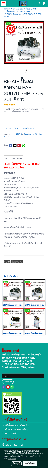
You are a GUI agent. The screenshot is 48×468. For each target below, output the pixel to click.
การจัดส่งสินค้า (9, 433)
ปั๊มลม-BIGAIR (16, 134)
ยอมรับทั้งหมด (30, 463)
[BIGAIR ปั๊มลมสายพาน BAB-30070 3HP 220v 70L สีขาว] (24, 42)
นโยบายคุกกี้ (12, 459)
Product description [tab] (13, 158)
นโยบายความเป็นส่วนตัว (31, 456)
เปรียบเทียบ (29, 128)
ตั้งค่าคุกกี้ (16, 463)
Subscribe (8, 381)
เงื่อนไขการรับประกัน (13, 445)
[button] (38, 3)
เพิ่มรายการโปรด (11, 128)
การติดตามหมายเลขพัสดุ (15, 429)
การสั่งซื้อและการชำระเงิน (15, 425)
